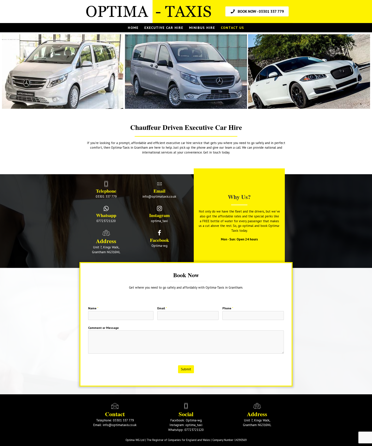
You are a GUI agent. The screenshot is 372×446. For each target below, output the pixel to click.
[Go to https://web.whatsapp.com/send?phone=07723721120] (106, 215)
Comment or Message (103, 328)
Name (93, 308)
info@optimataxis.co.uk (120, 425)
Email (162, 308)
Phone (227, 308)
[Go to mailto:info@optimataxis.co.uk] (159, 190)
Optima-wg (194, 420)
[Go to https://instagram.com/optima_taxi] (159, 215)
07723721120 (194, 430)
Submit (186, 369)
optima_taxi (193, 425)
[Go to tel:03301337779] (106, 190)
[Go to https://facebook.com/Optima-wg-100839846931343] (159, 239)
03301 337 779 (123, 420)
